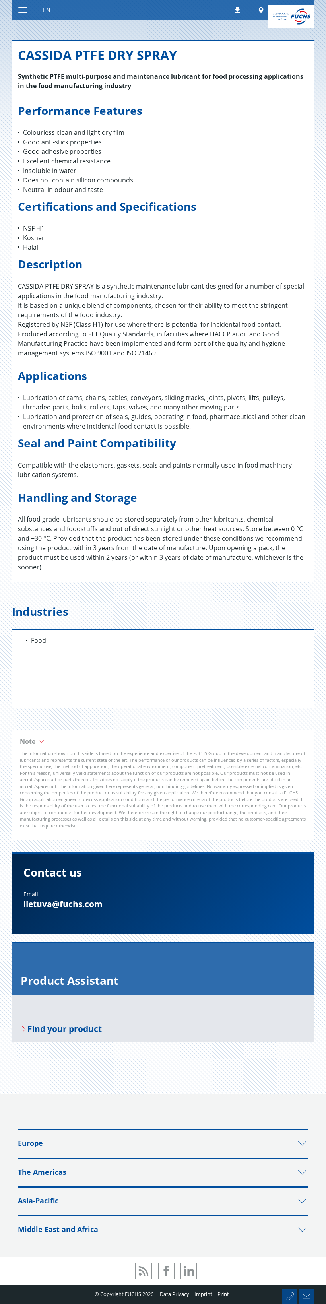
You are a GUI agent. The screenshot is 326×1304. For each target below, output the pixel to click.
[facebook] (166, 1271)
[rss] (143, 1271)
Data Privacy (174, 1294)
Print (223, 1294)
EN (46, 10)
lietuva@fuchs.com (63, 904)
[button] (163, 741)
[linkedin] (188, 1271)
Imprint (203, 1294)
